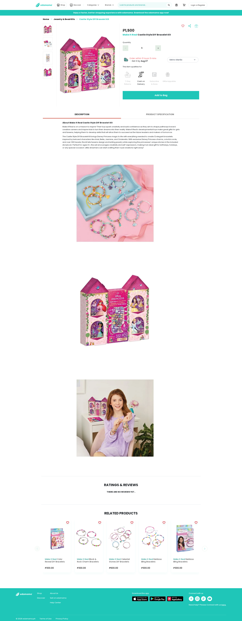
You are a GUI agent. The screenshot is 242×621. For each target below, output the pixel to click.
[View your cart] (184, 5)
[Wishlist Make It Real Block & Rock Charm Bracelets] (99, 522)
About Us (54, 593)
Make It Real (130, 34)
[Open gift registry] (176, 5)
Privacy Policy (62, 619)
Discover (41, 598)
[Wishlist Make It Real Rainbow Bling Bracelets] (164, 522)
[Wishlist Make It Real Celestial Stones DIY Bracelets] (132, 522)
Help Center (55, 602)
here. (223, 604)
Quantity (127, 42)
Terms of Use (46, 619)
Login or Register (198, 5)
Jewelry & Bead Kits (64, 19)
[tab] (82, 114)
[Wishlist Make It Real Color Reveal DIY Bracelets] (67, 522)
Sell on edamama (58, 598)
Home (46, 19)
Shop (39, 593)
